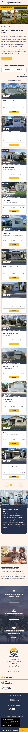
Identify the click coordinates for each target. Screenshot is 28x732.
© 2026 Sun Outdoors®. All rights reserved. (14, 716)
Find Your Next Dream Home (14, 65)
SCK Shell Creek (7, 233)
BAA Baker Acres (7, 433)
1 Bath (14, 107)
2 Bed (5, 107)
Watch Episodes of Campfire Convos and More (14, 632)
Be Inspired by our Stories (14, 614)
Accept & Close (7, 725)
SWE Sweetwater (7, 134)
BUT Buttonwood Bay (8, 167)
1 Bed (5, 140)
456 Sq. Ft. (23, 340)
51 (15, 485)
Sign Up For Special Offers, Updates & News (14, 596)
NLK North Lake (7, 300)
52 (17, 485)
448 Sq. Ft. (23, 439)
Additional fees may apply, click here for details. (11, 97)
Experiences (15, 730)
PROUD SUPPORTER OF (14, 695)
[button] (6, 58)
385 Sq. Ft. (23, 273)
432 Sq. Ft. (23, 240)
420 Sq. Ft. (23, 140)
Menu (2, 3)
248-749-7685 (14, 665)
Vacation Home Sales (7, 26)
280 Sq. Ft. (23, 174)
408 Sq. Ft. (23, 207)
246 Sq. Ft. (23, 306)
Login (26, 3)
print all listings (21, 76)
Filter (8, 69)
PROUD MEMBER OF (14, 705)
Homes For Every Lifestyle (10, 510)
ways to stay (8, 730)
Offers (3, 730)
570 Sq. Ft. (23, 107)
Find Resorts (23, 730)
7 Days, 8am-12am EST (14, 667)
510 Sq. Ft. (23, 373)
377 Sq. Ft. (23, 472)
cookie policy (11, 722)
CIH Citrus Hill (6, 200)
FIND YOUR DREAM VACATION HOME (12, 32)
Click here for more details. (15, 80)
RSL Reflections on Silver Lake (10, 101)
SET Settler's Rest (7, 399)
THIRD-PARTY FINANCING (10, 568)
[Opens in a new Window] (14, 700)
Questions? (14, 663)
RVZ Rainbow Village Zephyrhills (11, 267)
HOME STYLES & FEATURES (10, 507)
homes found (5, 74)
